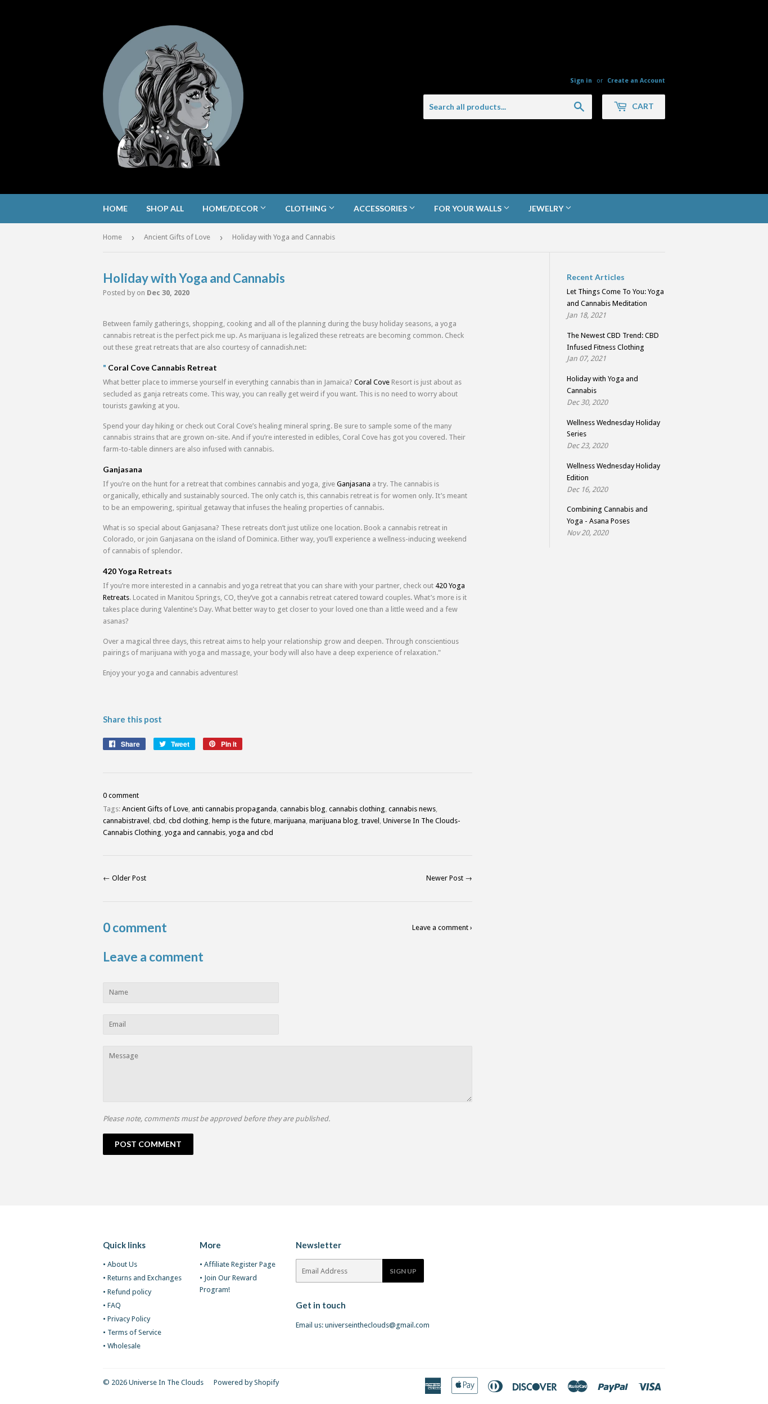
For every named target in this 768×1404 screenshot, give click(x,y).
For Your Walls (468, 208)
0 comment (121, 795)
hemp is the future (241, 820)
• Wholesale (122, 1346)
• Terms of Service (132, 1332)
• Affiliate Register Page (237, 1264)
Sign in (581, 80)
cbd (159, 820)
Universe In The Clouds (166, 1382)
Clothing (306, 208)
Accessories (381, 208)
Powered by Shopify (246, 1382)
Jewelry (546, 208)
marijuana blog (333, 820)
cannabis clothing (357, 809)
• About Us (120, 1264)
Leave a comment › (442, 927)
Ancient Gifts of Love (177, 237)
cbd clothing (189, 820)
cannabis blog (303, 809)
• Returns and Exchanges (142, 1278)
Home (115, 208)
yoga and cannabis (195, 832)
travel (371, 820)
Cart (642, 106)
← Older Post (124, 878)
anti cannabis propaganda (234, 809)
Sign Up (403, 1271)
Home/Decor (231, 208)
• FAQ (112, 1305)
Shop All (165, 208)
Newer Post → (449, 878)
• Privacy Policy (126, 1319)
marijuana (290, 820)
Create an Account (636, 80)
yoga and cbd (251, 832)
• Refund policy (127, 1292)
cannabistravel (126, 820)
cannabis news (412, 809)
